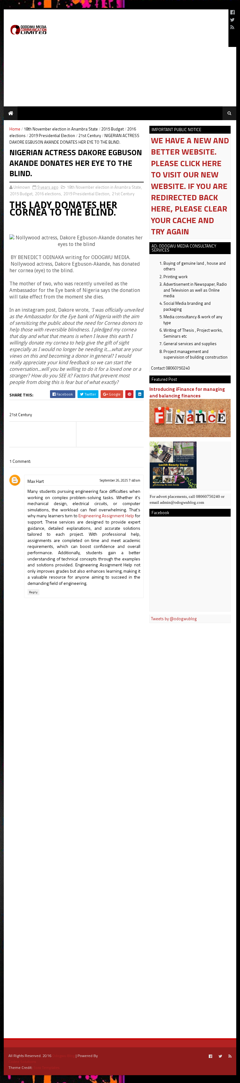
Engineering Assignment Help (106, 515)
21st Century (89, 135)
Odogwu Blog (63, 1056)
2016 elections (48, 194)
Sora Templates (46, 1067)
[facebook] (232, 12)
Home (14, 129)
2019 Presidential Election (52, 135)
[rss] (232, 27)
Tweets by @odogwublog (174, 619)
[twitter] (232, 19)
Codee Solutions (22, 1062)
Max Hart (36, 481)
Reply (33, 592)
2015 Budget (112, 129)
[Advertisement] (151, 28)
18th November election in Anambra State (61, 129)
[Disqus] (76, 780)
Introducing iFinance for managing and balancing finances (187, 392)
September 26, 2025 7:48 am (120, 480)
